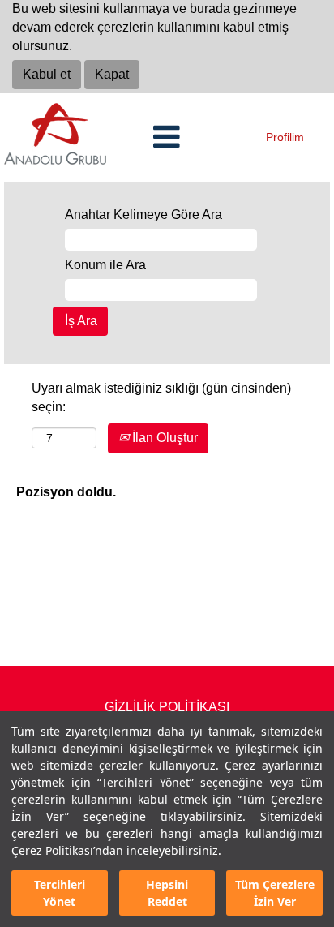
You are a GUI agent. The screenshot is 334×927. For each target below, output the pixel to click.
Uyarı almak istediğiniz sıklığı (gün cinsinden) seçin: (161, 397)
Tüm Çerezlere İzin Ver (275, 893)
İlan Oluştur (163, 437)
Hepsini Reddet (167, 893)
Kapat (112, 74)
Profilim (285, 137)
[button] (166, 137)
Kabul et (47, 74)
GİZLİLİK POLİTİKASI (167, 707)
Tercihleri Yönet (59, 893)
